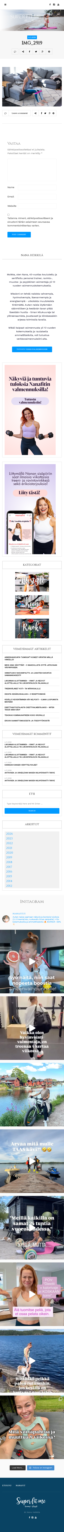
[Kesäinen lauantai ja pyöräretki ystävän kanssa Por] (32, 1094)
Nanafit (20, 1485)
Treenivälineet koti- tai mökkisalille (22, 689)
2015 (9, 876)
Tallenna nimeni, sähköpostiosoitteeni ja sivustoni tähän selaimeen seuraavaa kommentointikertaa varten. (30, 222)
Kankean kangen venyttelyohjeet (21, 765)
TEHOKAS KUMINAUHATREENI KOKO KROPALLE (25, 715)
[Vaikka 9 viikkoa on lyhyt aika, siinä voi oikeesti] (32, 1427)
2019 (9, 857)
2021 (9, 848)
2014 (9, 881)
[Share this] (29, 51)
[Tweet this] (36, 51)
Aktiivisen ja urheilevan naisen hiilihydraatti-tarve (30, 773)
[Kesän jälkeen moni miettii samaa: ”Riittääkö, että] (32, 1361)
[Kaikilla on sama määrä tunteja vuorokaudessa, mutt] (32, 1227)
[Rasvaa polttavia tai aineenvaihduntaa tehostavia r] (32, 961)
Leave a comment (20, 113)
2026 (9, 834)
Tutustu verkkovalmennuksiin (32, 349)
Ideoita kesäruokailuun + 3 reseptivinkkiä (25, 694)
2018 (9, 862)
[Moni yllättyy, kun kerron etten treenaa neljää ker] (32, 1028)
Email (10, 196)
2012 (9, 886)
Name (10, 187)
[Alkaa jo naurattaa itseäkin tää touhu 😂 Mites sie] (32, 1161)
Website (11, 205)
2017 (9, 867)
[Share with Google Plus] (42, 51)
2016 (9, 872)
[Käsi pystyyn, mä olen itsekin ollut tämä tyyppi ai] (32, 1294)
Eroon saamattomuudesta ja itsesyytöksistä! (27, 721)
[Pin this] (49, 51)
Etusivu (6, 1485)
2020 (9, 853)
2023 (9, 838)
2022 (9, 843)
